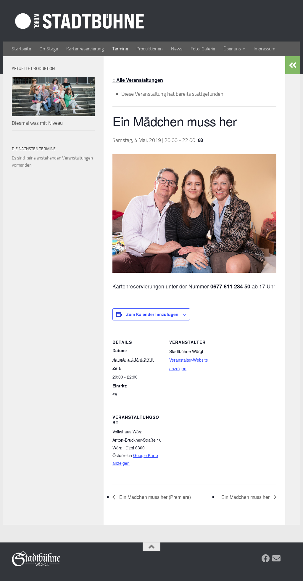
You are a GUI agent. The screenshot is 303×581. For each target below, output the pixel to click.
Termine (120, 49)
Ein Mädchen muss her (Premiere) (154, 497)
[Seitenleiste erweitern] (292, 65)
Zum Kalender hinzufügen (152, 314)
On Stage (48, 49)
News (176, 49)
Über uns (232, 49)
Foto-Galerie (203, 49)
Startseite (21, 49)
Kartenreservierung (85, 49)
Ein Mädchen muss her (246, 497)
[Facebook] (266, 558)
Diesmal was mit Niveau (37, 123)
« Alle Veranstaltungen (137, 79)
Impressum (264, 49)
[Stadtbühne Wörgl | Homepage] (79, 21)
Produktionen (149, 49)
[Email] (276, 558)
